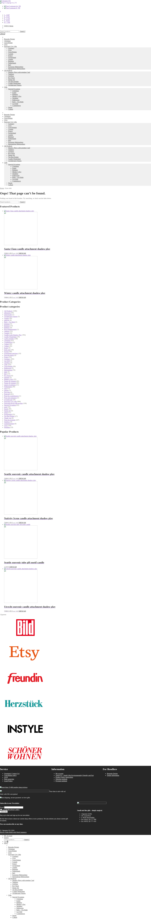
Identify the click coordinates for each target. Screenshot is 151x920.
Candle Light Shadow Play (13, 335)
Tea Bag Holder (13, 81)
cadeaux (6, 331)
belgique (7, 324)
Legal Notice (8, 781)
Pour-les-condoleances (11, 396)
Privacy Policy (4, 832)
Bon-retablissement (10, 329)
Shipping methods (61, 779)
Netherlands (12, 63)
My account (59, 773)
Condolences (16, 105)
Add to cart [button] (22, 253)
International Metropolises (16, 68)
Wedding (15, 98)
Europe (6, 351)
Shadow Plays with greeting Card (19, 72)
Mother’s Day (16, 96)
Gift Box (11, 76)
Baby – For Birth (17, 102)
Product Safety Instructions (64, 777)
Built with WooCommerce (18, 832)
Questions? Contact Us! (12, 773)
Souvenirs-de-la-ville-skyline (13, 403)
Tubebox (11, 74)
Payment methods (61, 781)
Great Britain (8, 43)
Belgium (11, 61)
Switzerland (12, 57)
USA (5, 44)
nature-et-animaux (10, 385)
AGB (6, 777)
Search (22, 31)
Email (2, 807)
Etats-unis (7, 350)
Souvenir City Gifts (10, 46)
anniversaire (8, 315)
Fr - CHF (7, 22)
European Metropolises (15, 67)
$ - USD (7, 17)
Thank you (7, 418)
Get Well (15, 104)
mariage (6, 377)
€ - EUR (7, 20)
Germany (11, 48)
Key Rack (11, 78)
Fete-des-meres (9, 355)
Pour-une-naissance (10, 398)
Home (2, 188)
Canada (10, 54)
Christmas (7, 41)
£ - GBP (7, 15)
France (10, 56)
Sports (10, 107)
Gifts (5, 87)
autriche (6, 320)
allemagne (7, 313)
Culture (10, 109)
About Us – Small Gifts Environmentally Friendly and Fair (75, 775)
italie (5, 372)
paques (6, 390)
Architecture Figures (14, 85)
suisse (6, 412)
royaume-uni (8, 400)
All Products (8, 70)
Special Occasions (14, 89)
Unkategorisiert (9, 424)
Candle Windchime (14, 83)
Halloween (15, 100)
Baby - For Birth (9, 322)
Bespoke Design (9, 39)
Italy (9, 65)
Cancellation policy (10, 775)
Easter (14, 93)
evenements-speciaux (11, 353)
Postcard (7, 394)
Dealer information (113, 775)
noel (5, 388)
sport (5, 407)
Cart (6, 842)
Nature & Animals (10, 381)
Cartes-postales (9, 339)
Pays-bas (7, 392)
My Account (8, 836)
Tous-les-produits (9, 420)
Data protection (9, 779)
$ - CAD (7, 19)
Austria (10, 59)
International (8, 370)
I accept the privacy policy (11, 809)
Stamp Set (11, 80)
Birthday (15, 94)
